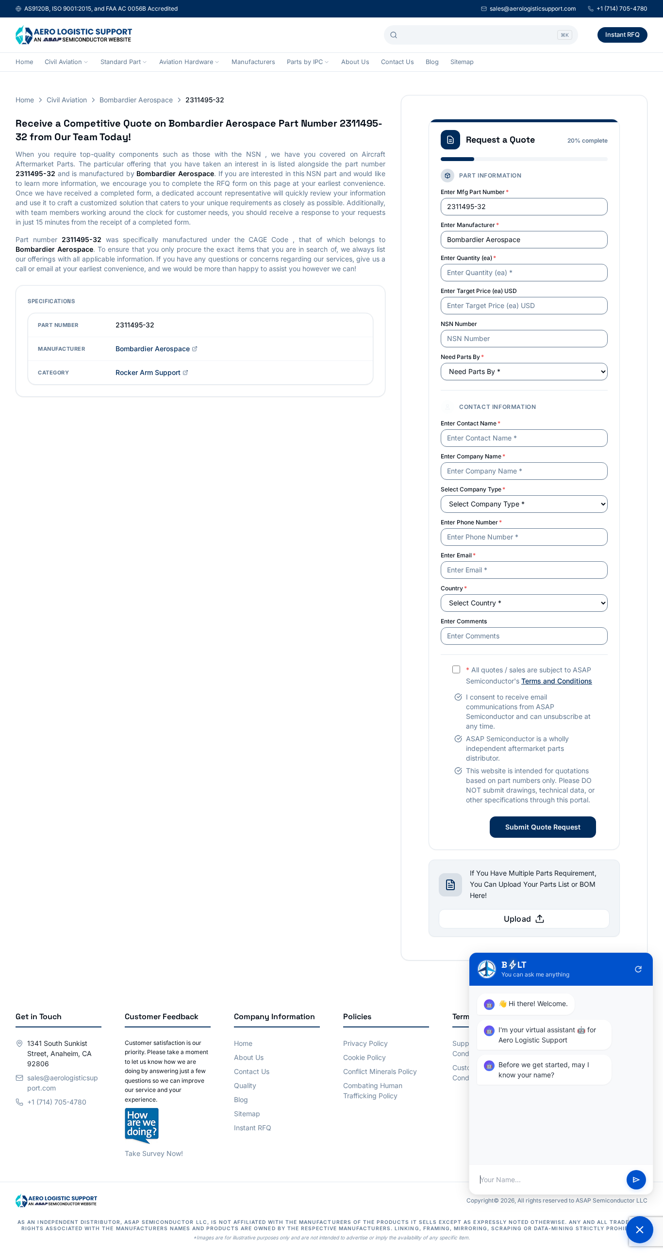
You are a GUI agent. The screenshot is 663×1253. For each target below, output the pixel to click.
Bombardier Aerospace (136, 100)
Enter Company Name (473, 456)
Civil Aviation (63, 61)
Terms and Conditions (556, 681)
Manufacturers (253, 61)
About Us (355, 61)
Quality (245, 1085)
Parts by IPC (305, 61)
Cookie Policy (364, 1057)
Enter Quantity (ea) (468, 257)
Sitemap (462, 61)
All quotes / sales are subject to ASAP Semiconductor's (529, 675)
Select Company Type (473, 489)
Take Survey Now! (154, 1153)
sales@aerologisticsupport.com (533, 8)
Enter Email (458, 555)
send (636, 1179)
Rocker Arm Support (148, 372)
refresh (638, 969)
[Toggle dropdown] (86, 62)
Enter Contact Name (470, 423)
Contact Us (397, 61)
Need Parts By (462, 356)
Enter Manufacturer (470, 224)
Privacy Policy (365, 1043)
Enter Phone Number (471, 522)
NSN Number (459, 323)
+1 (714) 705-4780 (622, 8)
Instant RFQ (622, 34)
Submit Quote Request (542, 827)
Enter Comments (464, 621)
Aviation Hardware (186, 61)
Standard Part (120, 61)
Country (454, 588)
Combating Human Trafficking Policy (372, 1090)
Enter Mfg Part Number (475, 191)
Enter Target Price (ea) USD (479, 290)
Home (24, 61)
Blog (432, 61)
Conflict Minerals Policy (380, 1071)
